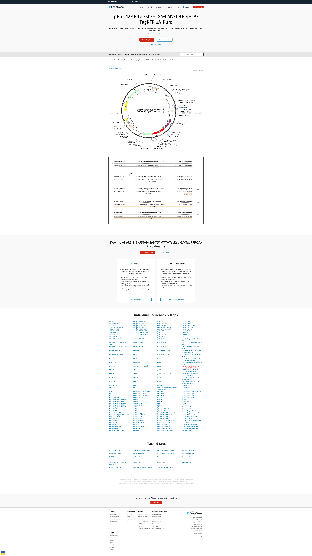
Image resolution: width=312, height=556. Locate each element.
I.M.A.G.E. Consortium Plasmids (142, 450)
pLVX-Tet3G (160, 331)
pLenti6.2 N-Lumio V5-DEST (141, 321)
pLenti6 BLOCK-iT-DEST (140, 331)
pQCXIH (159, 399)
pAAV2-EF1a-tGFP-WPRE (115, 327)
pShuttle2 (184, 385)
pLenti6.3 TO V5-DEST (139, 325)
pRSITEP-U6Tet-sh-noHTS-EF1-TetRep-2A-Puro (191, 378)
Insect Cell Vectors (138, 454)
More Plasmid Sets (154, 54)
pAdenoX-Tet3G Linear (115, 350)
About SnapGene (114, 535)
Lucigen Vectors (137, 462)
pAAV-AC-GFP (112, 321)
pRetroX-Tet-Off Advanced (165, 428)
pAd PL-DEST (112, 333)
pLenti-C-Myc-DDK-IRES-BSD (117, 399)
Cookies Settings (198, 524)
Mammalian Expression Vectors (142, 467)
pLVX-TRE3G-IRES (162, 346)
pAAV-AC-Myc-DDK (113, 323)
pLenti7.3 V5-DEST (138, 346)
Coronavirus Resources (115, 454)
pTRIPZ (184, 403)
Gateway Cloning (156, 516)
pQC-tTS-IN (160, 397)
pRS (183, 337)
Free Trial (199, 7)
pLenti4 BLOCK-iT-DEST (115, 426)
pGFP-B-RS (111, 381)
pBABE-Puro (112, 370)
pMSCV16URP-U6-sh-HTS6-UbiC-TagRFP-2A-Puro (167, 388)
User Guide (141, 519)
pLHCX (135, 354)
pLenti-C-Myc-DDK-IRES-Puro (117, 405)
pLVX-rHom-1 (161, 321)
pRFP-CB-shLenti (187, 335)
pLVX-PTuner (136, 424)
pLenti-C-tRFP (112, 409)
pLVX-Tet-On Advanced (164, 329)
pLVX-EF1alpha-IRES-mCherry (142, 391)
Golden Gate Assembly (158, 528)
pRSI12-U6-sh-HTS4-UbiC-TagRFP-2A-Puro (192, 347)
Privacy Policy (198, 519)
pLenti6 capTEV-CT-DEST (140, 333)
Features (140, 7)
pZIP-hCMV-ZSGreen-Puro (189, 409)
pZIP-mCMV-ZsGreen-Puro (190, 417)
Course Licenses (131, 519)
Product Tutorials (142, 516)
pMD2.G (159, 385)
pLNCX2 (135, 374)
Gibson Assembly (156, 519)
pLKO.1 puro (136, 362)
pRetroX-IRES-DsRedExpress (166, 420)
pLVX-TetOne (161, 333)
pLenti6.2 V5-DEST (138, 323)
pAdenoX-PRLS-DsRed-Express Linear (117, 343)
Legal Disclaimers (197, 522)
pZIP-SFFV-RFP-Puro (188, 422)
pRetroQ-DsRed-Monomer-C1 (166, 413)
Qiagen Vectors (161, 462)
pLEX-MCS (136, 350)
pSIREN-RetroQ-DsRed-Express (191, 391)
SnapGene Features (115, 514)
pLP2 (134, 385)
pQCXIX (159, 405)
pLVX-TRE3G (160, 339)
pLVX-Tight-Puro (162, 337)
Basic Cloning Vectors (114, 450)
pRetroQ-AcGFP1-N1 (163, 411)
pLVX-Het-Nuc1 (137, 405)
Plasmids (149, 7)
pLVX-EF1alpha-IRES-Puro (140, 393)
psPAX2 (184, 399)
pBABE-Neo (111, 366)
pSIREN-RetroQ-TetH (188, 393)
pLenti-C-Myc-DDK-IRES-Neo (117, 403)
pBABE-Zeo (111, 374)
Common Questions (143, 521)
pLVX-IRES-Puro (137, 418)
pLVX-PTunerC (137, 428)
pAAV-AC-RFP (112, 325)
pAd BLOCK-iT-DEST (114, 329)
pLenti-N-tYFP (112, 422)
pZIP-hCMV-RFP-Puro (188, 407)
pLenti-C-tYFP (112, 411)
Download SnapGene (164, 40)
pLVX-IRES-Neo (137, 417)
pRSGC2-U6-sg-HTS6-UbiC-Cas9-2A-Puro (192, 343)
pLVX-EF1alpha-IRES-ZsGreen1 (142, 395)
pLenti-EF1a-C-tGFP (114, 417)
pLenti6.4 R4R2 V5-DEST (140, 329)
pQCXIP (159, 403)
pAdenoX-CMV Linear (114, 335)
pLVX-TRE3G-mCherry (163, 350)
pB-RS (110, 358)
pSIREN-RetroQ (186, 387)
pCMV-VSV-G (112, 378)
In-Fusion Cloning (156, 521)
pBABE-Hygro (112, 362)
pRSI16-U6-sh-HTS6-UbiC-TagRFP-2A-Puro (192, 355)
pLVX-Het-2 (136, 401)
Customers (112, 538)
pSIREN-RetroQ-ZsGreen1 (189, 397)
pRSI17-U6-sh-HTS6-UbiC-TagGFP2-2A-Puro (192, 363)
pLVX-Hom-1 (136, 407)
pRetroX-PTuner (162, 424)
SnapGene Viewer (114, 516)
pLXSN (159, 381)
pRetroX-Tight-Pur (187, 329)
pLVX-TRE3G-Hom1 (162, 342)
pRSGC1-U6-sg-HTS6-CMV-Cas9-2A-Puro (192, 340)
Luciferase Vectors (138, 457)
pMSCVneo (160, 393)
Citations (112, 540)
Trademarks (199, 530)
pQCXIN (159, 401)
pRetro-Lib (160, 407)
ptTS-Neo (184, 405)
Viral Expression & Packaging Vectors (190, 458)
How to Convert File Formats (117, 519)
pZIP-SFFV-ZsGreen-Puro (189, 424)
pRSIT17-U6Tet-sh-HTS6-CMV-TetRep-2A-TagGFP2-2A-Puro (190, 375)
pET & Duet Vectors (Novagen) (166, 450)
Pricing (177, 7)
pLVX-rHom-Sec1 (162, 325)
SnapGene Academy (143, 514)
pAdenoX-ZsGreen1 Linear (116, 354)
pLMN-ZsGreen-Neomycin (141, 366)
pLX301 (159, 358)
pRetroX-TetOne (186, 323)
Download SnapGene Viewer (176, 299)
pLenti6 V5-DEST (138, 342)
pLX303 (159, 366)
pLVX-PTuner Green (138, 426)
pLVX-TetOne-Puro (162, 335)
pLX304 (159, 370)
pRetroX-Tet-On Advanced (165, 430)
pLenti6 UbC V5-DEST (139, 339)
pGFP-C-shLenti (113, 385)
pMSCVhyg (160, 391)
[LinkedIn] (201, 537)
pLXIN (159, 378)
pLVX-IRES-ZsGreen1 (139, 422)
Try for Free (156, 502)
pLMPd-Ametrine (138, 370)
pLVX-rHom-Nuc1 (162, 323)
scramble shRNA (186, 430)
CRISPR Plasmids (113, 457)
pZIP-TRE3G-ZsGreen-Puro (190, 426)
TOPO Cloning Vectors (188, 454)
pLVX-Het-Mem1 (137, 403)
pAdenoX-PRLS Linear (114, 339)
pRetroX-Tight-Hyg (187, 327)
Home (110, 60)
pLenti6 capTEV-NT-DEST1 (141, 335)
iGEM (128, 521)
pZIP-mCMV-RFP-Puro (188, 415)
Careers (112, 549)
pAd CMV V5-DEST (113, 331)
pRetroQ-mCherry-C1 (163, 417)
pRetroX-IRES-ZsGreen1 (164, 422)
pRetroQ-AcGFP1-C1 (163, 409)
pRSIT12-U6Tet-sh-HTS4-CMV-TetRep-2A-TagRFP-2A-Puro (190, 367)
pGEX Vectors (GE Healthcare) (166, 454)
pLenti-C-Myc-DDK (114, 397)
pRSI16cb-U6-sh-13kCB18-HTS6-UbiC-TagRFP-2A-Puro (191, 351)
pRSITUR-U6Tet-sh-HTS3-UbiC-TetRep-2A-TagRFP (191, 382)
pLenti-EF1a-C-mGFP (114, 413)
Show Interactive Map (114, 68)
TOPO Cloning (155, 526)
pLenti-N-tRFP (112, 420)
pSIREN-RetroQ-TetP (188, 395)
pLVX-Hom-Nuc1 (137, 411)
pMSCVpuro (160, 395)
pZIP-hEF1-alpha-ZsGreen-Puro (191, 413)
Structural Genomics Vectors (165, 467)
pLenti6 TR (136, 337)
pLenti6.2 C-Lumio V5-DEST (116, 430)
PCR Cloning (155, 524)
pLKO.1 (135, 358)
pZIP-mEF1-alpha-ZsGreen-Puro (191, 420)
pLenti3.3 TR (112, 424)
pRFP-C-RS (185, 333)
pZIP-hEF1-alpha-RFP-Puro (190, 411)
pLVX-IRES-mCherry (139, 415)
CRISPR (140, 524)
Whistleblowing (198, 533)
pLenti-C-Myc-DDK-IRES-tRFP (117, 407)
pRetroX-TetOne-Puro (188, 325)
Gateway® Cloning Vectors (116, 467)
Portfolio (112, 547)
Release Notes (113, 521)
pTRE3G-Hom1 (186, 401)
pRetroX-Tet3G (186, 321)
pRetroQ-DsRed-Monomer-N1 (166, 415)
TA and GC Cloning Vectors (189, 450)
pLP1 (134, 381)
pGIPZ (110, 391)
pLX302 (159, 362)
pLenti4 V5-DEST (113, 428)
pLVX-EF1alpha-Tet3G (139, 397)
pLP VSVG (135, 378)
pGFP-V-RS (111, 387)
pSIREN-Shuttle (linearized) (190, 428)
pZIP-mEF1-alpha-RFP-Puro (190, 418)
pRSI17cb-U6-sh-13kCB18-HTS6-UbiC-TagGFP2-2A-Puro (191, 359)
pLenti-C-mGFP (112, 395)
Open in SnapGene (147, 40)
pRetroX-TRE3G (186, 331)
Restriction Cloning (157, 514)
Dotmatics (112, 545)
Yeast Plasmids (186, 462)
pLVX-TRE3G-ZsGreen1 (163, 354)
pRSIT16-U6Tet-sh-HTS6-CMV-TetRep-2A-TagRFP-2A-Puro (191, 371)
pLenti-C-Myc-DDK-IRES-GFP (117, 401)
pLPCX (135, 387)
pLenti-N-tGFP (112, 418)
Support (169, 7)
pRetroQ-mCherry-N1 (163, 418)
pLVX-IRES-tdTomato (139, 420)
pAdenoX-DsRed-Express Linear (118, 337)
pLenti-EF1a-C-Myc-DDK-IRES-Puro (118, 415)
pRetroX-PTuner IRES (163, 426)
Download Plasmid (156, 44)
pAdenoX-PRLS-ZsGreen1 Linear (118, 346)
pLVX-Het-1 (136, 399)
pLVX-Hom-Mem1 (138, 409)
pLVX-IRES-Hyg (137, 413)
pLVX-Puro (136, 430)
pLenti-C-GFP (112, 393)
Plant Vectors (161, 457)
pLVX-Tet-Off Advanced (164, 327)
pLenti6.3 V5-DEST (138, 327)
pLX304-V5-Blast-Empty (164, 374)
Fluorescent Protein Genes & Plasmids (117, 463)
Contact (112, 552)
